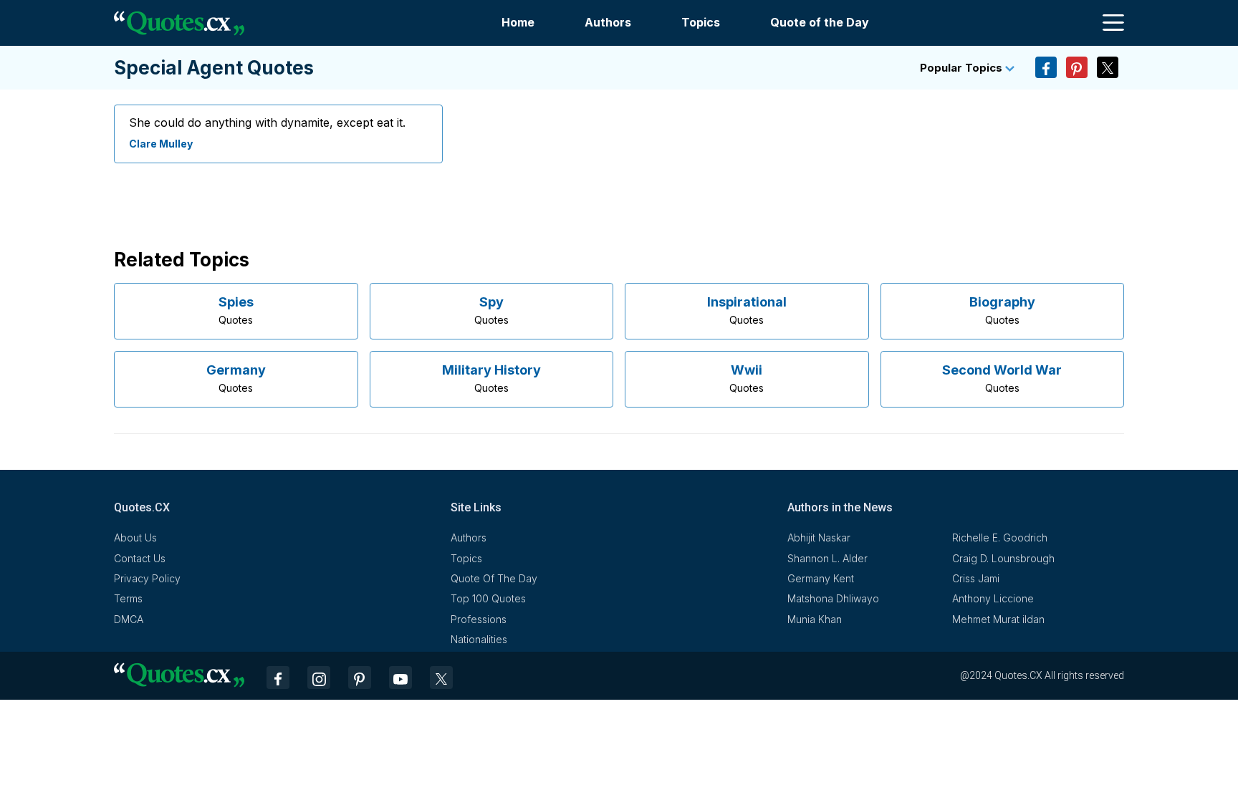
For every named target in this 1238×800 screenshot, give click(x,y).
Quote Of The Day (494, 578)
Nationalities (479, 639)
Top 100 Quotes (488, 598)
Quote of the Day (819, 22)
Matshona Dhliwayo (833, 598)
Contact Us (139, 558)
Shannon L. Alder (827, 558)
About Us (135, 537)
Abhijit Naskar (818, 537)
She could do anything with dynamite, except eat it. (267, 122)
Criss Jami (975, 578)
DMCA (128, 619)
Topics (700, 22)
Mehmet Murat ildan (998, 619)
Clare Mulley (161, 144)
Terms (128, 598)
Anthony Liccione (993, 598)
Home (518, 22)
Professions (479, 619)
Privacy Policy (147, 578)
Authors (608, 22)
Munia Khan (814, 619)
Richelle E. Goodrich (999, 537)
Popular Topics (962, 67)
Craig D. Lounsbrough (1003, 558)
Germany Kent (820, 578)
